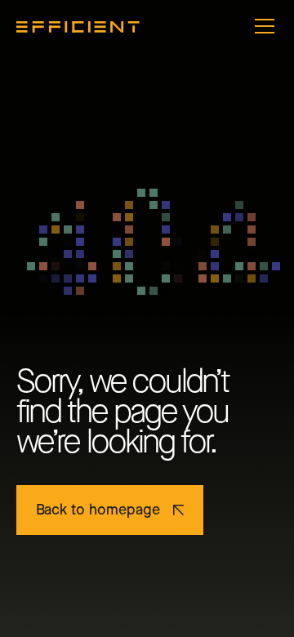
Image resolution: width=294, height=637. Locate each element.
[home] (78, 26)
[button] (261, 26)
